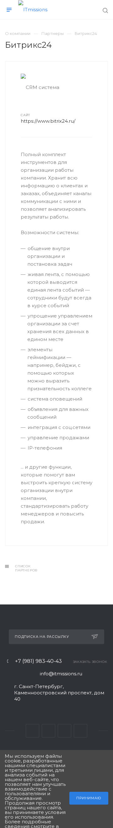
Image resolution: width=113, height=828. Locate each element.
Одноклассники (80, 730)
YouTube (64, 730)
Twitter (48, 730)
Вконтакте (32, 730)
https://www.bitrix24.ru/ (48, 121)
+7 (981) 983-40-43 (38, 661)
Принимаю (88, 798)
